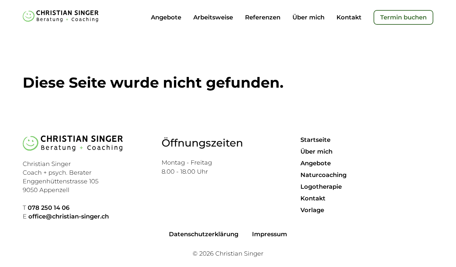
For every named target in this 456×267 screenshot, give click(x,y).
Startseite (315, 140)
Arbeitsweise (213, 17)
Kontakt (349, 17)
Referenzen (262, 17)
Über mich (308, 17)
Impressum (269, 234)
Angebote (166, 17)
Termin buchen (403, 17)
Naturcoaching (323, 175)
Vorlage (312, 210)
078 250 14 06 (48, 207)
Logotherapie (321, 186)
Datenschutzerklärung (203, 234)
